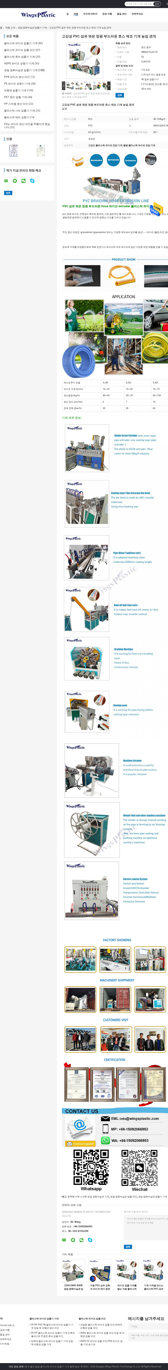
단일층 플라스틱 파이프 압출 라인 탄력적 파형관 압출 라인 (101, 1326)
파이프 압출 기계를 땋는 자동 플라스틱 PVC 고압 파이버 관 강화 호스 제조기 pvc (127, 1287)
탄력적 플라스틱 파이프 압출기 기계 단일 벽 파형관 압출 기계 (52, 1343)
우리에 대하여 (90, 13)
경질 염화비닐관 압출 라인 (123, 1196)
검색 (157, 4)
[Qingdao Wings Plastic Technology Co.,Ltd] (38, 15)
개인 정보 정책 (16, 1366)
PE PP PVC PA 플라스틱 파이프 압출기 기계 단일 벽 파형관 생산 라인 (52, 1326)
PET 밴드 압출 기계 (15, 97)
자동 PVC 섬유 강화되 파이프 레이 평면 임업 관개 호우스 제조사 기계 (100, 1287)
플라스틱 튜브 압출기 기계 (19, 56)
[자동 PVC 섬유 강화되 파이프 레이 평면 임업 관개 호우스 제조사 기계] (100, 1270)
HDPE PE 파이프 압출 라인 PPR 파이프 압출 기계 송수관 (101, 1343)
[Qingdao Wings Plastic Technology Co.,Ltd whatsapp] (17, 181)
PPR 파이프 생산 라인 (17, 76)
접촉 (120, 95)
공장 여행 (107, 13)
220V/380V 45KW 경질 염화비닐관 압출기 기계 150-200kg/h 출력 (73, 1287)
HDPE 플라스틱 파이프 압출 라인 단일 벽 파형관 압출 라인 (102, 1334)
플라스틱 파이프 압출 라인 (19, 50)
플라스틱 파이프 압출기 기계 (21, 43)
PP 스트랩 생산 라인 (16, 103)
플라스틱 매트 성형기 (16, 117)
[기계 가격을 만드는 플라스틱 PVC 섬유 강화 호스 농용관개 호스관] (153, 1270)
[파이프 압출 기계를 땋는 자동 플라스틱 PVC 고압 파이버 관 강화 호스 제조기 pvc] (126, 1270)
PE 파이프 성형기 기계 (17, 83)
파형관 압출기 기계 (15, 90)
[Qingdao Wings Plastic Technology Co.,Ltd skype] (34, 181)
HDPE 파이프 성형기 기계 (19, 63)
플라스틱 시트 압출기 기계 (19, 110)
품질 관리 (122, 13)
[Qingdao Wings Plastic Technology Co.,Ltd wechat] (25, 181)
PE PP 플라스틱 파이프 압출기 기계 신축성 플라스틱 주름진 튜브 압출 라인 (53, 1334)
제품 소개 (10, 27)
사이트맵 (4, 1343)
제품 (76, 13)
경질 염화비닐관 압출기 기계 (32, 27)
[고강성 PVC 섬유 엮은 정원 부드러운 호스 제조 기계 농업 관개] (85, 61)
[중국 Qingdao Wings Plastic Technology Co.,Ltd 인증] (13, 150)
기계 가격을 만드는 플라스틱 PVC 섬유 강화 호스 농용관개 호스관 (153, 1287)
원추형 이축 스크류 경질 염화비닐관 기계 (88, 1196)
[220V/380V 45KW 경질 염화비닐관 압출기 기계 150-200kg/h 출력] (73, 1270)
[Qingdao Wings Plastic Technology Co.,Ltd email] (8, 181)
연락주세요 (137, 13)
